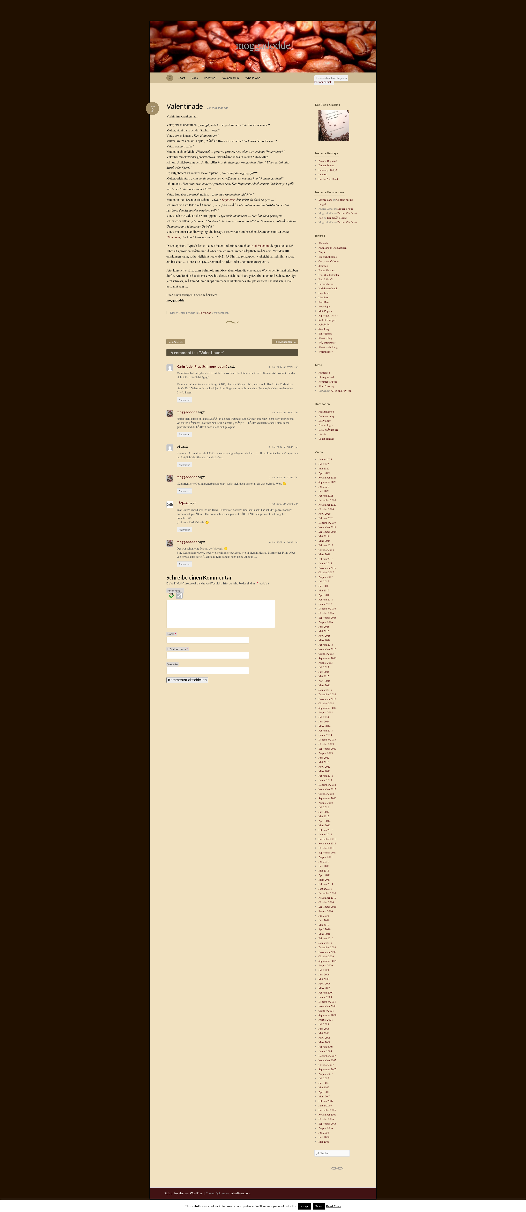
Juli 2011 (323, 861)
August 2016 (325, 622)
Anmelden (324, 372)
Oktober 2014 (326, 703)
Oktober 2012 (326, 794)
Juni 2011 (324, 866)
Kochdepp (324, 306)
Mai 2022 (323, 468)
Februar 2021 (325, 495)
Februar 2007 (325, 1101)
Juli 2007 (323, 1078)
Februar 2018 (325, 559)
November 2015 (327, 649)
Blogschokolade (327, 257)
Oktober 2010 (326, 902)
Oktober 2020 (326, 509)
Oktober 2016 (326, 613)
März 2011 (324, 879)
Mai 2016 (323, 631)
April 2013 (324, 766)
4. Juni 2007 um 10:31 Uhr (283, 542)
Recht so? (210, 77)
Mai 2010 (323, 925)
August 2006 (325, 1128)
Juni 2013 (324, 757)
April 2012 (324, 821)
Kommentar (175, 590)
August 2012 (325, 803)
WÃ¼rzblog (325, 338)
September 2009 (327, 961)
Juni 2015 (324, 672)
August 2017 (325, 577)
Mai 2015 (323, 676)
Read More (333, 1206)
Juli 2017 (323, 581)
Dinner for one (326, 165)
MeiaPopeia (325, 311)
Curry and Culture (328, 261)
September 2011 (327, 852)
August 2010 (325, 911)
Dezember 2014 (327, 694)
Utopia (322, 434)
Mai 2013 (323, 762)
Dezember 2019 (327, 522)
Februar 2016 (325, 644)
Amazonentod (326, 411)
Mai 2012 (323, 816)
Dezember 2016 (327, 608)
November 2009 (327, 952)
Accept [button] (305, 1206)
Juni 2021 (324, 491)
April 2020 (324, 513)
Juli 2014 (323, 717)
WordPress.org (326, 386)
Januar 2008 (325, 1051)
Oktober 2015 (326, 653)
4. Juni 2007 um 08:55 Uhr (283, 503)
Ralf (320, 218)
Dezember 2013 (327, 739)
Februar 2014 (325, 730)
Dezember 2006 (327, 1110)
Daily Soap (204, 312)
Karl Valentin (260, 245)
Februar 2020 (325, 518)
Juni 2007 (324, 1083)
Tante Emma (325, 333)
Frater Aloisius (326, 270)
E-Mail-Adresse (177, 649)
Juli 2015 (323, 667)
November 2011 (327, 843)
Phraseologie (325, 425)
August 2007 (325, 1074)
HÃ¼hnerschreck (328, 288)
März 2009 (324, 988)
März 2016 (324, 640)
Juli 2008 (323, 1024)
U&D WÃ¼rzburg (328, 429)
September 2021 (327, 482)
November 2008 (327, 1006)
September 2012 (327, 798)
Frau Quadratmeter (328, 275)
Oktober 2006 (326, 1119)
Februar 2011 (325, 884)
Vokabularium (231, 77)
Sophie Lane (325, 199)
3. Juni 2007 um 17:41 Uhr (283, 477)
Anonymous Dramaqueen (332, 248)
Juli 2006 (323, 1132)
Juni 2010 (324, 920)
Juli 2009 (323, 970)
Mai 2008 (323, 1033)
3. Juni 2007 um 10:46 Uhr (283, 446)
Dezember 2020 (327, 500)
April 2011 (324, 875)
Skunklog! (324, 329)
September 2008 (327, 1015)
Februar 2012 (325, 830)
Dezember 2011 (327, 839)
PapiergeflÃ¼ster (327, 315)
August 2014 (325, 712)
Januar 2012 (325, 834)
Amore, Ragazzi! (327, 161)
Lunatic (322, 174)
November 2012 (327, 789)
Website (172, 664)
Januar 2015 (325, 690)
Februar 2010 (325, 938)
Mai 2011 (323, 870)
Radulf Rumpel (327, 320)
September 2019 (327, 532)
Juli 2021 (323, 486)
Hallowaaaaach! (285, 341)
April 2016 (324, 635)
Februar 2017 (325, 599)
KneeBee (323, 302)
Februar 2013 (325, 775)
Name (171, 634)
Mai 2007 (323, 1087)
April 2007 (324, 1092)
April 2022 (324, 473)
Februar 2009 (325, 992)
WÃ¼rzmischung (328, 347)
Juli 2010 (323, 916)
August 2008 (325, 1019)
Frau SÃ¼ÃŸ (325, 279)
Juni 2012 (324, 812)
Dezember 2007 (327, 1056)
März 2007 (324, 1096)
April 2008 (324, 1038)
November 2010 (327, 897)
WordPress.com (240, 1193)
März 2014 (324, 726)
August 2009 (325, 965)
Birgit (321, 252)
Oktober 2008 (326, 1010)
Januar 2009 (325, 997)
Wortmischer (325, 351)
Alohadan (323, 243)
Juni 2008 (324, 1028)
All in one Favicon (341, 390)
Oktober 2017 (326, 572)
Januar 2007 (325, 1105)
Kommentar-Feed (327, 381)
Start (182, 77)
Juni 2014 (324, 721)
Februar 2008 (325, 1047)
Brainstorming (326, 416)
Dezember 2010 (327, 893)
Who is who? (253, 77)
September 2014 (327, 708)
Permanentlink (323, 82)
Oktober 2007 (326, 1065)
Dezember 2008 (327, 1001)
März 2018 (324, 554)
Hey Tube (323, 293)
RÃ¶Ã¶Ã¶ (324, 324)
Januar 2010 (325, 943)
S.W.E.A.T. (175, 341)
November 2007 (327, 1060)
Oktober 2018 (326, 550)
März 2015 (324, 685)
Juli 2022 (323, 464)
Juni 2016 (324, 626)
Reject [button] (319, 1206)
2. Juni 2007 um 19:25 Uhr (283, 366)
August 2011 (325, 857)
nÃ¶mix (183, 503)
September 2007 (327, 1069)
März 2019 (324, 541)
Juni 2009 (324, 974)
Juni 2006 (324, 1137)
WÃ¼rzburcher (326, 342)
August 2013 (325, 753)
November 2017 (327, 568)
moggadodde (263, 44)
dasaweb (323, 266)
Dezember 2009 (327, 947)
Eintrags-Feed (326, 377)
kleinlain (323, 297)
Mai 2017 (323, 590)
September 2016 (327, 617)
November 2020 (327, 504)
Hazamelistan (325, 284)
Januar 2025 (325, 459)
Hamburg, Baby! (327, 170)
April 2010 (324, 929)
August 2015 (325, 663)
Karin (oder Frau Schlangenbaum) (202, 366)
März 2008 (324, 1042)
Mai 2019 (323, 536)
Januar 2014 (325, 735)
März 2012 (324, 825)
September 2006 (327, 1123)
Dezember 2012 (327, 785)
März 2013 (324, 771)
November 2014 (327, 699)
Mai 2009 (323, 979)
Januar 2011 (325, 888)
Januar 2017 (325, 604)
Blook (194, 77)
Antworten (184, 400)
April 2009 (324, 983)
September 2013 (327, 748)
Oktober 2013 (326, 744)
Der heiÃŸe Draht (328, 179)
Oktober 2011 (326, 848)
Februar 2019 (325, 545)
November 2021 (327, 477)
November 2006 (327, 1114)
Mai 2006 (323, 1141)
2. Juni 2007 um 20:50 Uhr (283, 412)
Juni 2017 (324, 586)
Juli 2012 (323, 807)
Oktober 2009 (326, 956)
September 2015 (327, 658)
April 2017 (324, 595)
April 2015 (324, 681)
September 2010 (327, 906)
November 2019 (327, 527)
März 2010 (324, 934)
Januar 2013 (325, 780)
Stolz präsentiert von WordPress (184, 1193)
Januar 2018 (325, 563)
